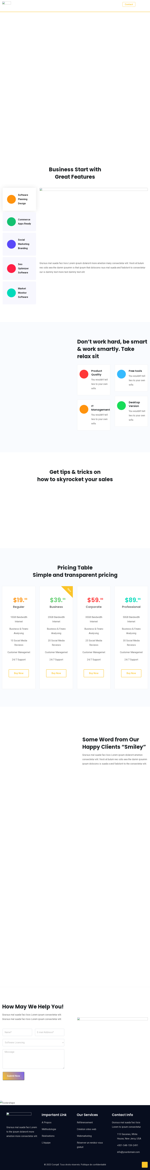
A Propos (46, 1122)
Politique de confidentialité (93, 1164)
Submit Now (13, 1076)
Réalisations (48, 1136)
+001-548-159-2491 (127, 1145)
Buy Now (18, 673)
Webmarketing (84, 1136)
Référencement (85, 1122)
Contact (129, 4)
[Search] (140, 4)
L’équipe (46, 1142)
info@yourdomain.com (128, 1152)
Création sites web (86, 1129)
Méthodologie (49, 1129)
